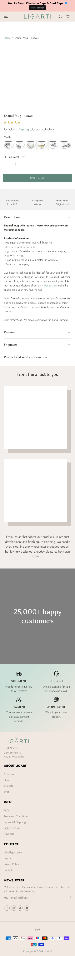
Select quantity (14, 157)
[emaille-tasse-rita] (20, 145)
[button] (6, 16)
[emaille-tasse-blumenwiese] (31, 145)
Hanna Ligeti (51, 285)
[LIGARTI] (37, 16)
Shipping (24, 129)
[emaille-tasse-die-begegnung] (53, 145)
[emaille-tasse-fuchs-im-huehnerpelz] (42, 145)
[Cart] (67, 16)
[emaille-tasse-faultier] (9, 145)
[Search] (60, 16)
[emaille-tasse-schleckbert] (65, 145)
